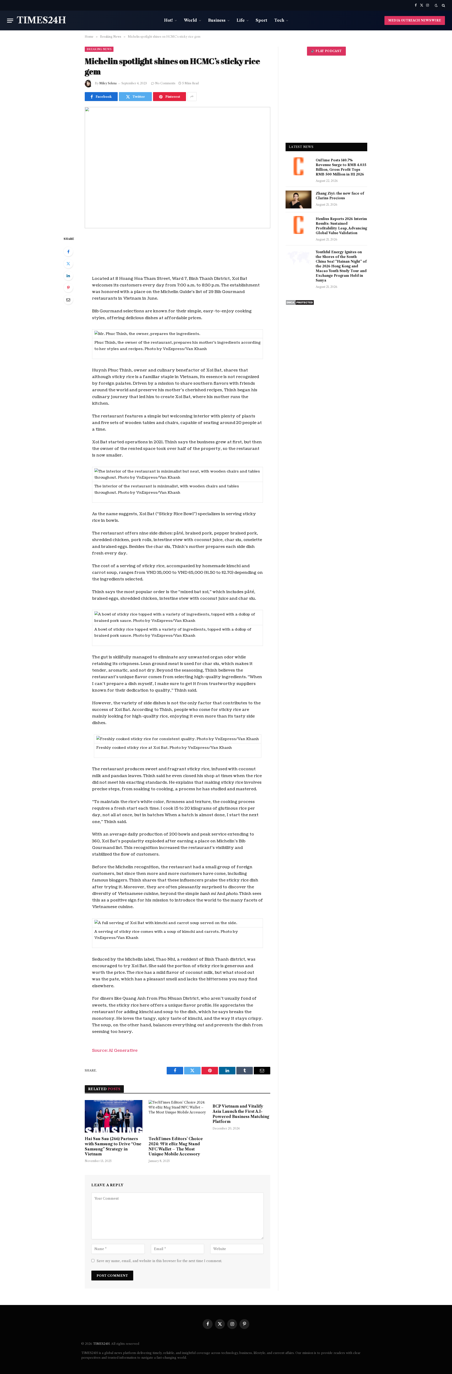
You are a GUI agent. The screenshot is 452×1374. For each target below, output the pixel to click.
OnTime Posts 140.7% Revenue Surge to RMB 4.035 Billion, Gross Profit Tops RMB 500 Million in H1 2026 (341, 167)
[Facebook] (68, 251)
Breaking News (99, 49)
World (190, 20)
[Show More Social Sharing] (192, 96)
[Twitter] (68, 263)
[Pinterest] (68, 287)
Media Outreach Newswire (414, 20)
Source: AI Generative (114, 1050)
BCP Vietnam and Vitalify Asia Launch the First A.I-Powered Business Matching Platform (241, 1114)
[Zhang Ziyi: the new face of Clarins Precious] (298, 199)
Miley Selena (108, 83)
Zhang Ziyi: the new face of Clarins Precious (340, 195)
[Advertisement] (326, 99)
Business (217, 20)
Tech (279, 20)
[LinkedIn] (68, 275)
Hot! (168, 20)
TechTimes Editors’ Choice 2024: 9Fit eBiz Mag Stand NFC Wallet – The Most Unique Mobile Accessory (176, 1146)
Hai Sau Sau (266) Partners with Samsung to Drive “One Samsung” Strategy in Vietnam (113, 1146)
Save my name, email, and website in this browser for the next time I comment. (159, 1261)
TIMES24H (101, 1343)
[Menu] (10, 20)
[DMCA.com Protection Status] (300, 304)
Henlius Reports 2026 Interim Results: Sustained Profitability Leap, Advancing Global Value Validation (341, 226)
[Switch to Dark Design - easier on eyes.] (436, 5)
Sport (261, 20)
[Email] (68, 299)
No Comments (165, 83)
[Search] (443, 5)
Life (241, 20)
